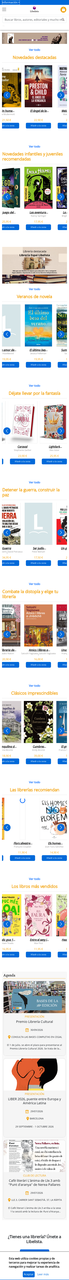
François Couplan (22, 846)
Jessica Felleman (38, 353)
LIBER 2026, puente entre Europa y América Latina (34, 1101)
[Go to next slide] (60, 95)
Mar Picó (38, 943)
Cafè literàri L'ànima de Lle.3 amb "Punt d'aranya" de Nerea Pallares (34, 1182)
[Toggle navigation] (4, 9)
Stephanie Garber (22, 449)
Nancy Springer (38, 215)
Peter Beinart (38, 551)
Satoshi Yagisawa (29, 653)
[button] (3, 38)
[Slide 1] (32, 40)
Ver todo (34, 50)
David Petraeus (15, 551)
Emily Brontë (38, 749)
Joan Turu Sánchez (54, 846)
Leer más (43, 1274)
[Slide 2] (37, 40)
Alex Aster (54, 449)
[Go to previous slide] (7, 95)
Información (10, 2)
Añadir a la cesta (38, 125)
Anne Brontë (6, 749)
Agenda (9, 975)
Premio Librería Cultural (34, 1021)
